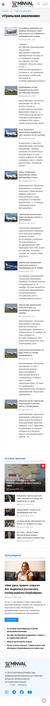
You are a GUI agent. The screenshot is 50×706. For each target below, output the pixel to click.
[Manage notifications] (44, 700)
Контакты (22, 685)
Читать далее (11, 620)
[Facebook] (22, 692)
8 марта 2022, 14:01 (26, 359)
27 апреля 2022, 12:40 (27, 316)
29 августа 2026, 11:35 (15, 489)
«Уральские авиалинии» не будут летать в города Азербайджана (31, 352)
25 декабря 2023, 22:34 (28, 181)
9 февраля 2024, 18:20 (28, 96)
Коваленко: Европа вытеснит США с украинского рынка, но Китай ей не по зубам (29, 498)
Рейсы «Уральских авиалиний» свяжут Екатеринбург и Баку (28, 175)
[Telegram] (14, 692)
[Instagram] (6, 692)
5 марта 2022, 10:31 (26, 410)
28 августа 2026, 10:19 (26, 504)
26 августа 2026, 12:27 (25, 541)
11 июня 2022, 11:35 (26, 271)
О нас (13, 685)
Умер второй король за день (19, 642)
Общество (11, 578)
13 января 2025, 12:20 (27, 40)
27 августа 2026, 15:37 (25, 527)
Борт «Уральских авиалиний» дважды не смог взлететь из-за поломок (32, 132)
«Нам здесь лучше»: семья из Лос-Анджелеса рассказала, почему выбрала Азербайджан (23, 589)
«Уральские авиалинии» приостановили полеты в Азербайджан (30, 217)
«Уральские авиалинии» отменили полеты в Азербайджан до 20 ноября (31, 265)
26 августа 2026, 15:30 (13, 597)
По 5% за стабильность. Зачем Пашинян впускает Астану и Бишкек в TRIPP (24, 483)
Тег (11, 11)
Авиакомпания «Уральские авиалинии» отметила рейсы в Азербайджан (31, 403)
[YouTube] (30, 692)
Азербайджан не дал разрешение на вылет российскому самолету (29, 90)
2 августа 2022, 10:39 (27, 223)
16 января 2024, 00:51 (27, 138)
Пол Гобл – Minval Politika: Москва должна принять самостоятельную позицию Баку (30, 535)
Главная (5, 11)
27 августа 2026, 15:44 (25, 516)
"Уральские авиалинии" (23, 11)
